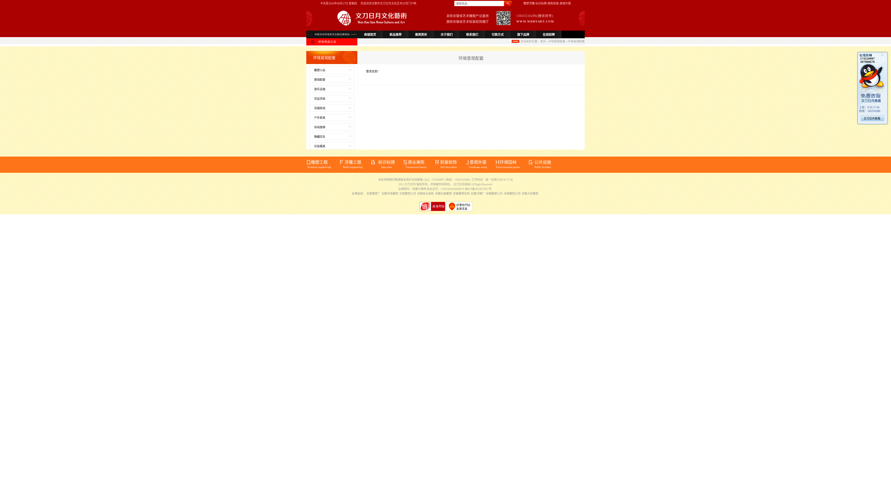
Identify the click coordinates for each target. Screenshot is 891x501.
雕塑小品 (319, 70)
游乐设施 (319, 89)
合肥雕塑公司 (407, 193)
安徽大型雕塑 (530, 193)
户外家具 (319, 117)
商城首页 (370, 34)
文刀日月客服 (872, 118)
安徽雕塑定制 (461, 193)
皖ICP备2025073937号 (478, 189)
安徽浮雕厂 (478, 193)
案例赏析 (421, 34)
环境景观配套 (557, 41)
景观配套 (319, 79)
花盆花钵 (319, 98)
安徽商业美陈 (425, 193)
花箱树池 (319, 108)
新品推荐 (396, 34)
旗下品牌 (523, 34)
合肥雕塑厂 (373, 193)
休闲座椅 (319, 127)
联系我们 (472, 34)
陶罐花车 (319, 136)
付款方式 (498, 34)
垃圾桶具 (319, 146)
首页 (543, 41)
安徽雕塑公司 (494, 193)
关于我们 (447, 34)
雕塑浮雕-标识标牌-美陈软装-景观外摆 (547, 3)
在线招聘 (549, 34)
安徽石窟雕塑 (443, 193)
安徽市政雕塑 (389, 193)
